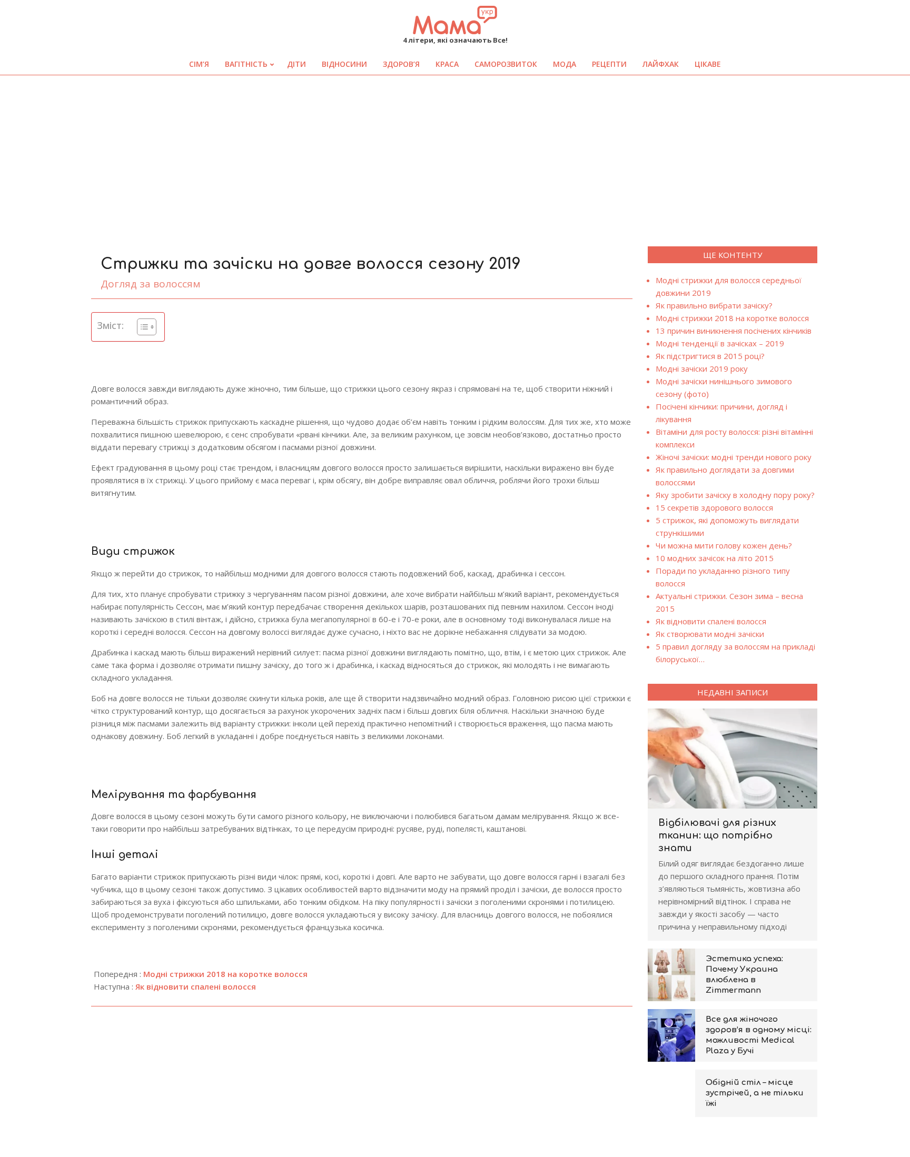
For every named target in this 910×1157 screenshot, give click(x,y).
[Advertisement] (455, 154)
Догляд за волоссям (151, 284)
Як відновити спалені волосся (195, 986)
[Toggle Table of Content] (141, 327)
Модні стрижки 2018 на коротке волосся (225, 974)
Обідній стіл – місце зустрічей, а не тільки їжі (755, 1093)
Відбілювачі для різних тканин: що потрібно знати (717, 835)
